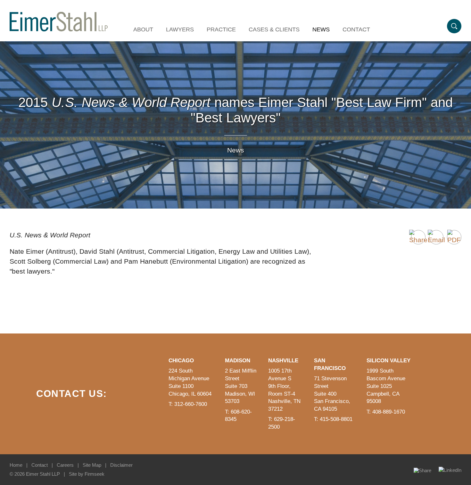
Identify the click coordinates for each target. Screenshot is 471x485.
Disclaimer (121, 465)
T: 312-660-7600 (188, 404)
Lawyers (180, 29)
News (321, 29)
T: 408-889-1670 (386, 412)
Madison (237, 361)
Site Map (92, 465)
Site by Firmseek (86, 474)
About (143, 29)
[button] (418, 237)
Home (16, 465)
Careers (65, 465)
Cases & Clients (274, 29)
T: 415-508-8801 (333, 419)
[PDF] (454, 237)
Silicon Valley (388, 361)
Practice (221, 29)
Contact (356, 29)
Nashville (283, 361)
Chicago (181, 361)
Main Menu (213, 8)
